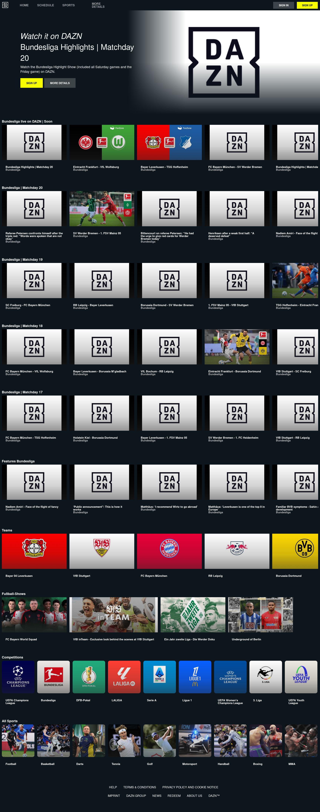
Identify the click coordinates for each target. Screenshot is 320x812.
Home (24, 5)
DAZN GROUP (136, 795)
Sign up (307, 5)
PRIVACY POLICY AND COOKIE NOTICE (190, 787)
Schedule (45, 5)
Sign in (284, 5)
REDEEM (174, 795)
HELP (113, 787)
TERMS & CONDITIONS (139, 787)
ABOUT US (194, 795)
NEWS (156, 795)
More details (98, 5)
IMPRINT (114, 795)
